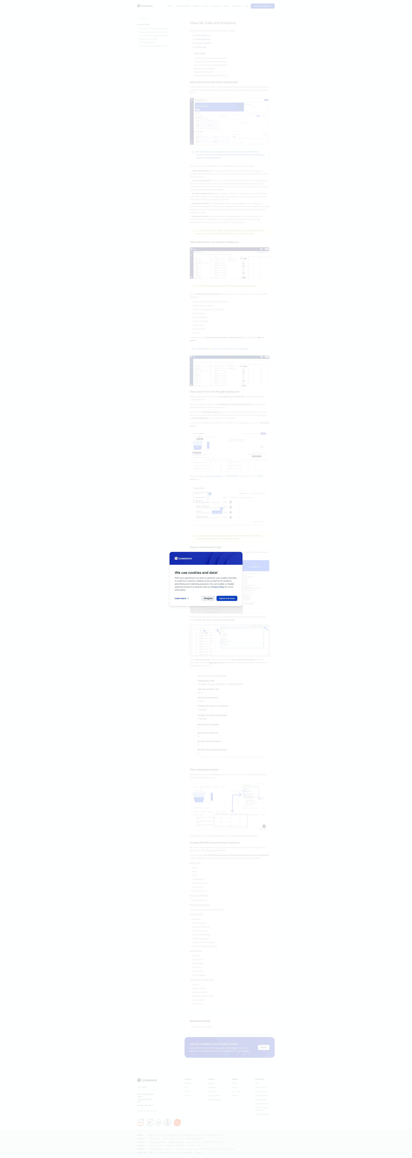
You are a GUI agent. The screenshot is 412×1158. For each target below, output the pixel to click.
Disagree (208, 598)
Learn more (180, 598)
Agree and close (227, 598)
